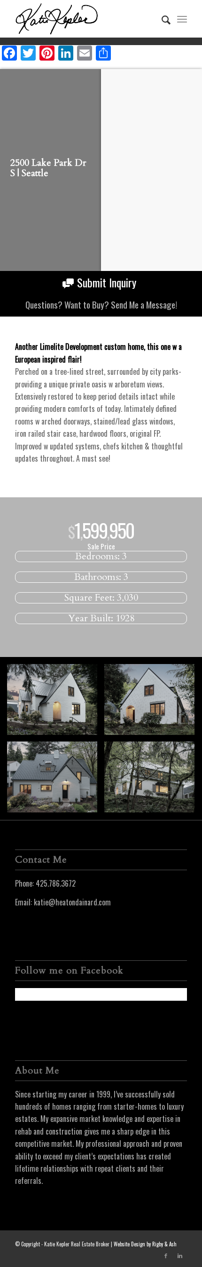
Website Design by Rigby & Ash (145, 1244)
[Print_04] (55, 780)
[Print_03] (55, 703)
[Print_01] (153, 780)
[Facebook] (166, 1255)
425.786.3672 (56, 883)
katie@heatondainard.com (72, 902)
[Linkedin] (180, 1255)
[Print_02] (153, 703)
